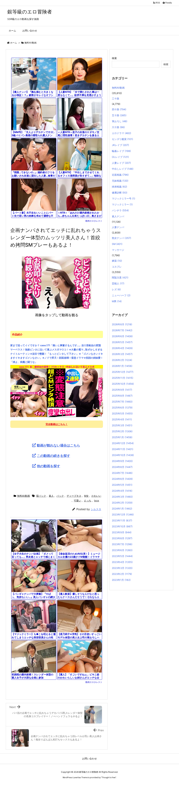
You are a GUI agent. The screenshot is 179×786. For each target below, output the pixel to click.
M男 (117, 301)
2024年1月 (122, 508)
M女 (86, 495)
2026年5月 (122, 342)
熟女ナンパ (121, 237)
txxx (96, 500)
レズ (116, 289)
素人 (51, 495)
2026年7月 (122, 330)
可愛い (77, 500)
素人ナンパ (118, 216)
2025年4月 (122, 419)
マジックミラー (122, 204)
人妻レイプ (121, 162)
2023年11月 (122, 520)
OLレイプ (120, 156)
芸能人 (118, 283)
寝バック (41, 495)
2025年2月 (122, 431)
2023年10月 (122, 526)
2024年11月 (122, 449)
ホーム (13, 42)
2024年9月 (122, 461)
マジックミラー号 (123, 198)
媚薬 (117, 260)
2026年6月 (122, 336)
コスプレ (117, 266)
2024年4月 (122, 490)
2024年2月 (122, 502)
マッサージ (118, 249)
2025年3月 (122, 425)
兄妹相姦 (120, 180)
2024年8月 (122, 466)
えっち (87, 500)
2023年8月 (122, 538)
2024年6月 (122, 478)
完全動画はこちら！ (57, 424)
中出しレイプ (122, 168)
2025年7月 (122, 401)
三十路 (115, 98)
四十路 (119, 109)
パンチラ (120, 210)
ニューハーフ (121, 295)
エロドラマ (121, 133)
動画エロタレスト (93, 221)
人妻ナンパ (118, 227)
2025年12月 (122, 371)
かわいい (96, 495)
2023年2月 (122, 573)
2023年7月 (122, 544)
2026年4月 (122, 348)
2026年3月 (122, 354)
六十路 (118, 127)
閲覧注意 (120, 277)
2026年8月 (122, 324)
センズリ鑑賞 (122, 139)
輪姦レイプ (121, 150)
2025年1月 (122, 437)
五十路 (119, 115)
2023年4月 (122, 562)
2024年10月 (123, 455)
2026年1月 (122, 365)
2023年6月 (122, 550)
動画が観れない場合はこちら (58, 445)
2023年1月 (121, 579)
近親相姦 (120, 174)
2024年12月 (123, 443)
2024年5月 (122, 484)
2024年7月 (122, 472)
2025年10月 (123, 383)
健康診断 (119, 192)
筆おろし (119, 121)
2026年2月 (122, 359)
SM (117, 243)
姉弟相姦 (119, 186)
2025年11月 (122, 377)
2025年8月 (122, 395)
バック (60, 495)
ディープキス (74, 495)
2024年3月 (122, 496)
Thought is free (108, 777)
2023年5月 (122, 556)
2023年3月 (122, 567)
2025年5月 (122, 413)
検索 (114, 58)
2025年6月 (122, 407)
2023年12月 (123, 514)
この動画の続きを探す (53, 456)
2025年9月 (122, 389)
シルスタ (96, 509)
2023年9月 (121, 532)
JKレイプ (120, 144)
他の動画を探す (48, 466)
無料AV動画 (30, 42)
